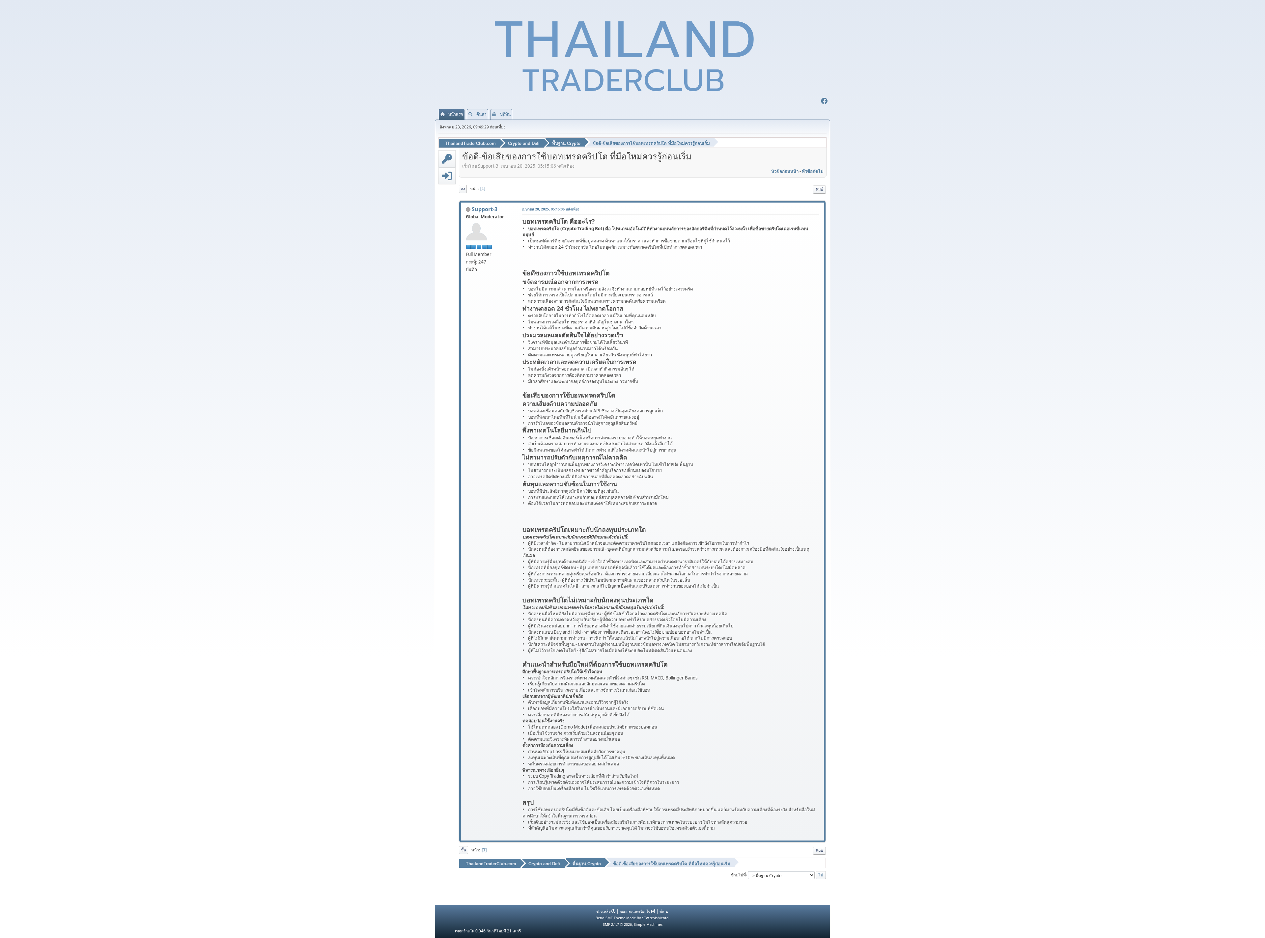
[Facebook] (824, 101)
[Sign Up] (447, 159)
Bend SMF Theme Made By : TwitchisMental (632, 917)
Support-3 (484, 209)
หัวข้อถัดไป (812, 171)
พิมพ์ (819, 189)
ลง (463, 188)
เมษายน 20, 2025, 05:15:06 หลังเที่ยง (550, 209)
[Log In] (447, 176)
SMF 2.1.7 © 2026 (617, 924)
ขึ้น (463, 849)
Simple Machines (648, 924)
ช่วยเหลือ (603, 911)
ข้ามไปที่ (738, 874)
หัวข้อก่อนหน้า (785, 171)
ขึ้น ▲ (664, 911)
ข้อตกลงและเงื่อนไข (635, 911)
